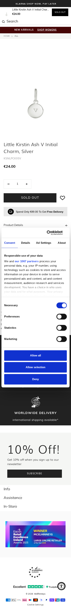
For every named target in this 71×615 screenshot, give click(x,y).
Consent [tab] (9, 242)
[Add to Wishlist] (62, 197)
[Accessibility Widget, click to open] (61, 586)
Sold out (30, 197)
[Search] (3, 21)
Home (7, 36)
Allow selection (36, 367)
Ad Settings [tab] (43, 242)
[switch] (61, 316)
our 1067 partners (27, 261)
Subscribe (34, 473)
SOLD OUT (60, 12)
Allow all (35, 355)
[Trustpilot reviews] (35, 586)
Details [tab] (25, 242)
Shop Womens (47, 30)
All (16, 36)
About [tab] (62, 242)
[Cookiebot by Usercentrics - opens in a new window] (51, 232)
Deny (35, 379)
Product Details (13, 225)
